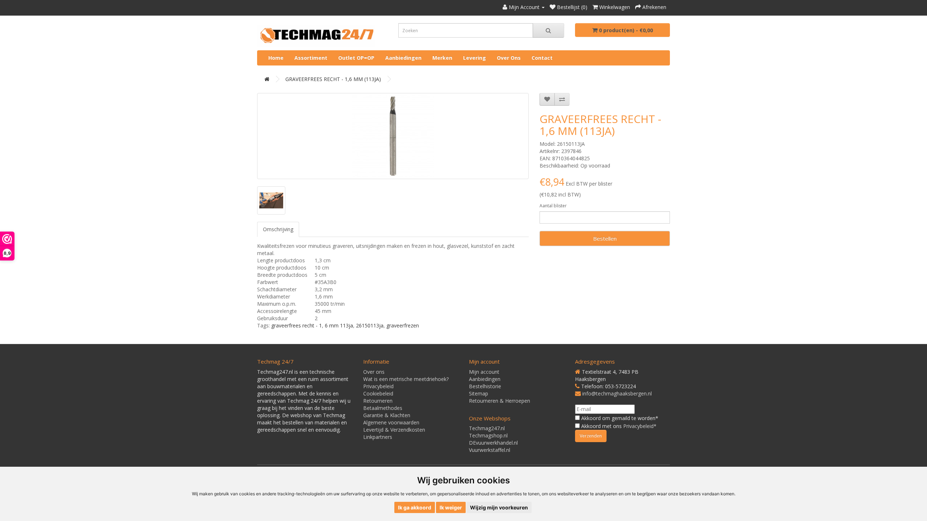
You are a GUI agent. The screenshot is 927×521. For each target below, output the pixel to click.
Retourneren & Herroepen (499, 400)
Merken (442, 57)
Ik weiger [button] (451, 507)
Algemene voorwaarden (391, 422)
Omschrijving (278, 229)
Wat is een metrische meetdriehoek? (406, 379)
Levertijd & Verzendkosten (394, 429)
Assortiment (310, 57)
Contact (542, 57)
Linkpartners (377, 436)
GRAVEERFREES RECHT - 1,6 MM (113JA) (333, 79)
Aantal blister (553, 206)
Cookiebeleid (378, 393)
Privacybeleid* (640, 426)
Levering (474, 57)
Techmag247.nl (487, 428)
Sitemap (478, 393)
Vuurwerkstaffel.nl (489, 449)
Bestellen (605, 238)
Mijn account (484, 371)
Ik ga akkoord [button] (414, 507)
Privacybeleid (378, 386)
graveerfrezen (402, 325)
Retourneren (378, 400)
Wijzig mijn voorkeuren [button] (499, 507)
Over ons (509, 57)
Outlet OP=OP (356, 57)
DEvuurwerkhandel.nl (493, 442)
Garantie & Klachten (386, 415)
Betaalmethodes (382, 407)
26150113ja (369, 325)
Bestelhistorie (485, 386)
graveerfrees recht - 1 (296, 325)
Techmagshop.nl (488, 435)
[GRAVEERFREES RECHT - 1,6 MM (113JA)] (393, 136)
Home (276, 57)
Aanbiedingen (403, 57)
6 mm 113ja (339, 325)
